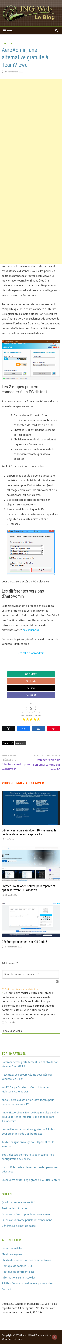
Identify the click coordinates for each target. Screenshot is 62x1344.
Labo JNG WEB (29, 1335)
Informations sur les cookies (19, 1277)
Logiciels (7, 43)
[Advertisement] (31, 110)
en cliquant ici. (31, 630)
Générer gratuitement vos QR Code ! (24, 942)
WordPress (8, 1339)
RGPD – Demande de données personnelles (27, 1283)
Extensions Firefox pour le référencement (26, 1214)
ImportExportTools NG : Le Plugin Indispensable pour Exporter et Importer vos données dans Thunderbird (30, 1117)
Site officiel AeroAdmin (30, 653)
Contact (6, 1289)
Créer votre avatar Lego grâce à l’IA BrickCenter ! (31, 1180)
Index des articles (12, 1248)
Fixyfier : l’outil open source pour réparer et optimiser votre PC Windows (28, 888)
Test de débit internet (15, 1208)
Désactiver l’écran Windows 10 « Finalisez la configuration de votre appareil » (29, 832)
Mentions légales (12, 1254)
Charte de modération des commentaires (26, 1260)
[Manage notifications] (54, 1337)
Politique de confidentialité (18, 1271)
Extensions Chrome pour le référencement (27, 1220)
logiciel (20, 743)
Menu (10, 30)
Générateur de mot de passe (19, 1226)
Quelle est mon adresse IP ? (18, 1202)
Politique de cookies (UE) (17, 1266)
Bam (19, 1339)
